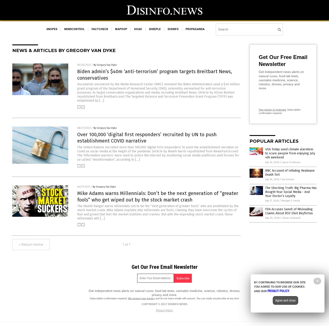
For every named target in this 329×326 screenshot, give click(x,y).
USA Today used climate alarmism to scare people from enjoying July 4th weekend (290, 153)
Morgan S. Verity (291, 200)
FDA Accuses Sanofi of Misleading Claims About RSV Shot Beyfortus (289, 211)
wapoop (121, 29)
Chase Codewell (291, 218)
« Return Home (31, 245)
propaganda (195, 29)
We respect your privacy (141, 298)
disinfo (173, 29)
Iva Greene (288, 179)
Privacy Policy (164, 310)
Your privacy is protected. (272, 109)
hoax (138, 29)
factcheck (100, 29)
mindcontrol (74, 29)
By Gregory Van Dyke (105, 64)
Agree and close (285, 300)
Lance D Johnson (291, 162)
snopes (51, 29)
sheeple (155, 29)
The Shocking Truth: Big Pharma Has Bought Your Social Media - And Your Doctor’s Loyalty (291, 192)
